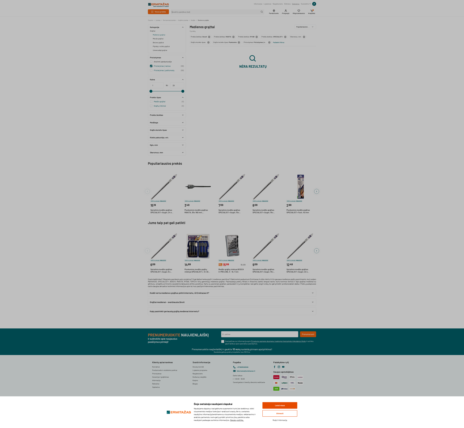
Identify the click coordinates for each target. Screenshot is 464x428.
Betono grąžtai (158, 42)
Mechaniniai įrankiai (169, 20)
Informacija (258, 4)
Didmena (287, 4)
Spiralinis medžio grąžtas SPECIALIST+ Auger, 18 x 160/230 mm (263, 211)
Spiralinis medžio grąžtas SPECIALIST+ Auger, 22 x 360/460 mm (297, 270)
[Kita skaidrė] (316, 191)
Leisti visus (280, 405)
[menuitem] (258, 4)
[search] (262, 12)
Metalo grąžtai (158, 39)
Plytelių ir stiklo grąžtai (161, 46)
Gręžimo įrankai (183, 20)
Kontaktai (156, 367)
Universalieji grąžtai (160, 50)
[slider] (150, 91)
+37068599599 (242, 367)
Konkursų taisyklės (199, 377)
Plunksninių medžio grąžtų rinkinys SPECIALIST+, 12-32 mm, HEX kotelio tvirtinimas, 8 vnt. (197, 270)
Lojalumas (267, 4)
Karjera (195, 380)
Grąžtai (193, 20)
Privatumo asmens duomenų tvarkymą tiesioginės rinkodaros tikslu (278, 341)
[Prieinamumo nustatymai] (314, 4)
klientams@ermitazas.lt (246, 371)
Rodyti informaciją (280, 420)
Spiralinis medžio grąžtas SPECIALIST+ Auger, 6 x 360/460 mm (161, 270)
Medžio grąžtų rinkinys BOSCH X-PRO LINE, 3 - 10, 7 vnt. (231, 270)
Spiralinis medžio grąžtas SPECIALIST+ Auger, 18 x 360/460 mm (263, 270)
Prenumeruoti (308, 334)
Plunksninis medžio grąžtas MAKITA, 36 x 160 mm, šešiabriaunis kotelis (196, 211)
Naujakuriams (278, 4)
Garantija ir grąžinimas (160, 377)
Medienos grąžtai (203, 20)
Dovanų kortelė (198, 367)
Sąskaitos (295, 4)
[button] (274, 11)
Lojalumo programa (200, 370)
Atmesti (279, 413)
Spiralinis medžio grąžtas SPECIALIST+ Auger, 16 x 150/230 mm (229, 211)
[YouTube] (283, 367)
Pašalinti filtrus (278, 42)
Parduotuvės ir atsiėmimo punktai (164, 370)
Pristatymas (156, 374)
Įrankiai (158, 20)
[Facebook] (274, 367)
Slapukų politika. (237, 420)
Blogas (195, 384)
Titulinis (150, 20)
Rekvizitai (155, 384)
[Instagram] (279, 367)
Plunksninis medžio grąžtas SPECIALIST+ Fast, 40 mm (298, 211)
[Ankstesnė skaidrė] (147, 191)
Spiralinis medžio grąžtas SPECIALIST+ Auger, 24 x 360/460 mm (161, 211)
